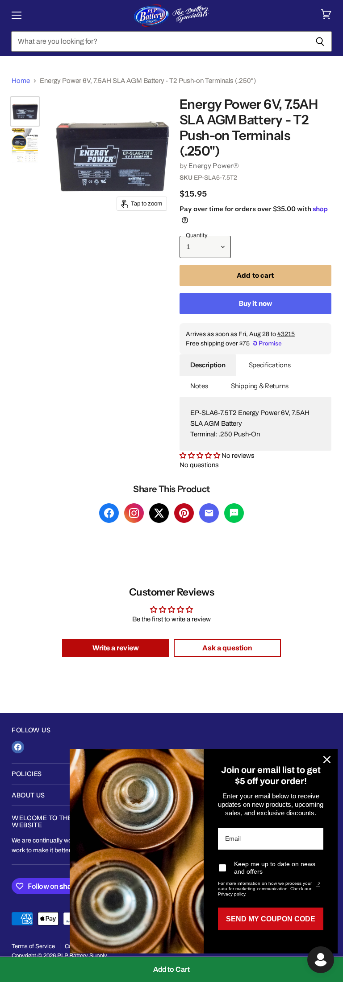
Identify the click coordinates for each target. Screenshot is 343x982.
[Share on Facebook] (109, 513)
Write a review (115, 648)
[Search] (320, 41)
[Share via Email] (209, 513)
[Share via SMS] (234, 513)
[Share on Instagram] (134, 513)
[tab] (208, 365)
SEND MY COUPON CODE (270, 919)
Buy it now (255, 303)
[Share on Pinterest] (184, 513)
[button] (201, 455)
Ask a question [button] (227, 648)
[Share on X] (159, 513)
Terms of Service (33, 946)
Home (21, 80)
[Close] (327, 759)
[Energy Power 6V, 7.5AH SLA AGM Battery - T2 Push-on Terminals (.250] (25, 111)
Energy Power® (213, 165)
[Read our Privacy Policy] (318, 884)
